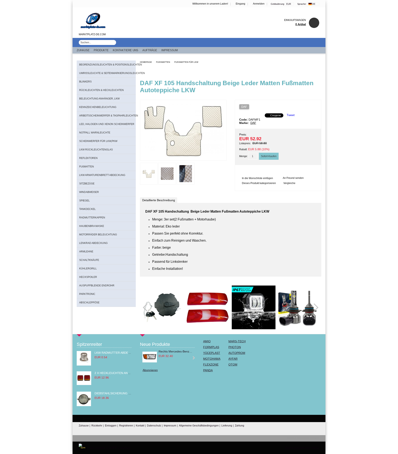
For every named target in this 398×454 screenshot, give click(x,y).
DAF (244, 106)
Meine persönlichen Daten (302, 447)
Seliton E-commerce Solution (302, 438)
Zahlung (239, 425)
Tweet (291, 115)
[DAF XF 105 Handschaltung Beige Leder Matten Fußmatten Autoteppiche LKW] (183, 156)
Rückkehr (96, 425)
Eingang (240, 3)
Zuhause (83, 50)
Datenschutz (154, 425)
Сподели (275, 115)
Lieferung (226, 425)
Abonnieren (150, 370)
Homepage (146, 62)
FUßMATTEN (163, 62)
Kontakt (140, 425)
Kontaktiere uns (125, 50)
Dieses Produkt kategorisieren (259, 183)
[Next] (314, 307)
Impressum (169, 50)
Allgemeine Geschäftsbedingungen (199, 425)
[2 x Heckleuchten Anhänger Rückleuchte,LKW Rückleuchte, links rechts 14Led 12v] (84, 384)
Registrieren (126, 425)
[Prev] (147, 307)
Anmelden (259, 3)
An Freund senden (293, 178)
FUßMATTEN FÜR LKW (186, 62)
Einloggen (110, 425)
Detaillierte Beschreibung (158, 200)
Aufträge (149, 50)
